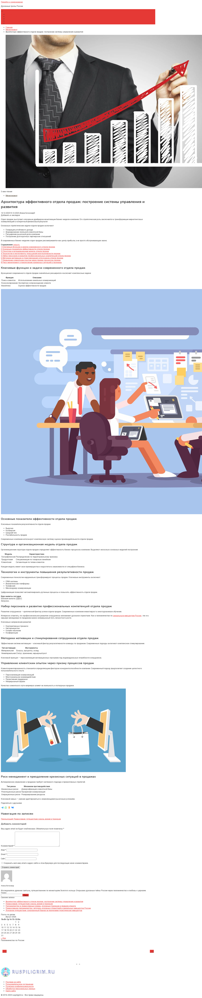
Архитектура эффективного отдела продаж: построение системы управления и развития (44, 901)
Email (4, 854)
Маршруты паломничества (17, 19)
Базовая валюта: (8, 598)
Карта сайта (11, 991)
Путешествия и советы (16, 16)
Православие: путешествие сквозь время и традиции (29, 904)
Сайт (3, 859)
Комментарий (7, 846)
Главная (9, 14)
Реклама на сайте (13, 982)
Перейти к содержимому (12, 2)
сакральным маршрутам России (127, 616)
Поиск (3, 893)
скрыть (16, 245)
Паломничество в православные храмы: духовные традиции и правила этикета (41, 906)
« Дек (3, 938)
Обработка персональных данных (20, 989)
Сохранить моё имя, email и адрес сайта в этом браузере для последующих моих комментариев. (46, 863)
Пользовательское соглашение (19, 984)
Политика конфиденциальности (20, 986)
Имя (3, 850)
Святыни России (13, 21)
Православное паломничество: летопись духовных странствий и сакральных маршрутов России (48, 908)
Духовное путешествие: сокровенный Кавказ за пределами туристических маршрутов (44, 910)
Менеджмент (11, 23)
